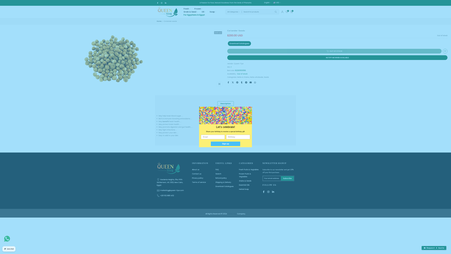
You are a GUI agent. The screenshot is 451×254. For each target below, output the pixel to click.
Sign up (225, 144)
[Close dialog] (250, 109)
